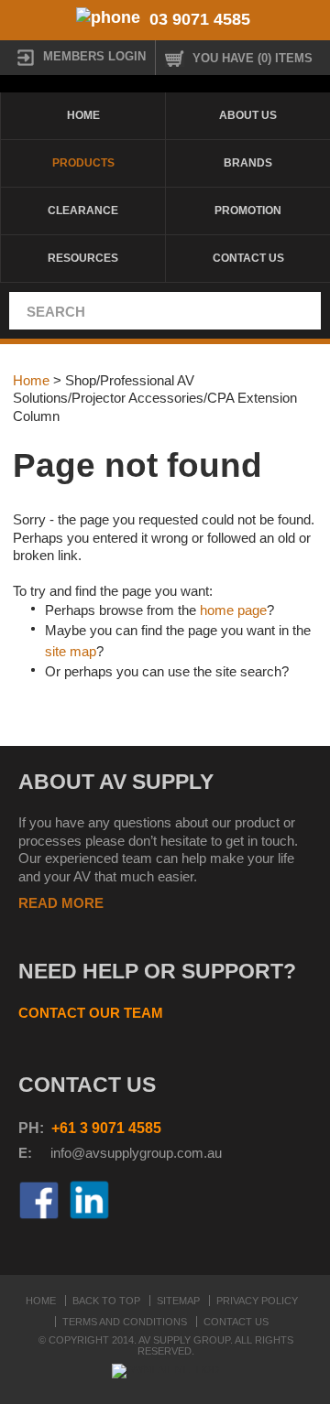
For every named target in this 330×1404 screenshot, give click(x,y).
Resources (83, 258)
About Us (248, 115)
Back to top (106, 1300)
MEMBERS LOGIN (94, 56)
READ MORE (61, 903)
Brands (248, 163)
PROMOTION (247, 210)
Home (83, 115)
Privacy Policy (257, 1300)
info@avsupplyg (98, 1153)
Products (83, 163)
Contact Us (248, 258)
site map (70, 651)
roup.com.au (184, 1153)
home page (233, 610)
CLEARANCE (83, 210)
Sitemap (178, 1300)
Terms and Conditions (124, 1321)
